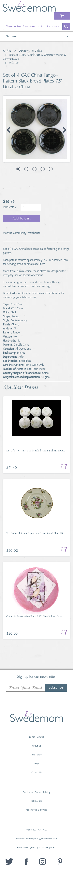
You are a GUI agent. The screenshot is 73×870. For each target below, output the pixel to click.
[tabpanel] (36, 129)
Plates (13, 63)
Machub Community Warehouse (21, 233)
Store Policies (36, 754)
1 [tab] (18, 169)
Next (64, 130)
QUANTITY (10, 207)
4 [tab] (43, 169)
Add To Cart (21, 218)
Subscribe (56, 687)
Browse (11, 36)
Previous (8, 130)
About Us (36, 746)
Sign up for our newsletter (36, 676)
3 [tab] (34, 169)
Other (7, 51)
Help (36, 763)
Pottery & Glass (30, 51)
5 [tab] (51, 169)
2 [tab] (26, 169)
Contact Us (36, 772)
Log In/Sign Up (36, 737)
